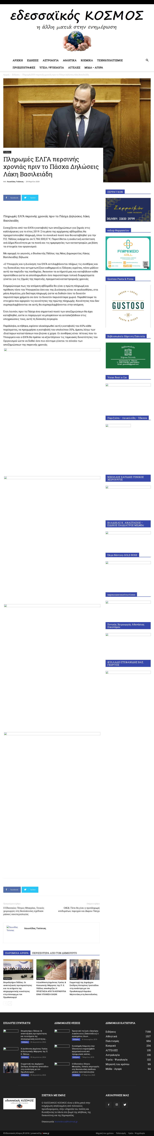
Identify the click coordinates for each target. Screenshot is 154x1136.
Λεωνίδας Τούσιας (15, 181)
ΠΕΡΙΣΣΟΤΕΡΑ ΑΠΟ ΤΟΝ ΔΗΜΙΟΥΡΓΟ (54, 953)
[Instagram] (143, 2)
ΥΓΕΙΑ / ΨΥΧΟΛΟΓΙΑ (51, 67)
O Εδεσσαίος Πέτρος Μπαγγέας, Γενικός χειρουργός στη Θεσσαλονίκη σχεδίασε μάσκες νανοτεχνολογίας (23, 911)
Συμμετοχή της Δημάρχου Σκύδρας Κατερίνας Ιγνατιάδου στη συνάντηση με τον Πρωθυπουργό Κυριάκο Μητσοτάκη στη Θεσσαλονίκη (84, 988)
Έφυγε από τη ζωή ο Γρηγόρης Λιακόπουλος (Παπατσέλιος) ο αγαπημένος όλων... (85, 1033)
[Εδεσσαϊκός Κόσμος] (77, 30)
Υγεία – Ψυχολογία (136, 1133)
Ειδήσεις (16, 74)
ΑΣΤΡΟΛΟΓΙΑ (51, 60)
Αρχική (6, 74)
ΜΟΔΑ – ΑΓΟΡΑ (94, 67)
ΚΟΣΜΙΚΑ (87, 60)
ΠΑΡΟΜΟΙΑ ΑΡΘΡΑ (17, 953)
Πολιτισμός (121, 1133)
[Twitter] (148, 2)
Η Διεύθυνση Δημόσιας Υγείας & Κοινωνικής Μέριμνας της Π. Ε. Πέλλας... (34, 1051)
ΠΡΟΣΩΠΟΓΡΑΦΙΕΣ (24, 67)
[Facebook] (138, 2)
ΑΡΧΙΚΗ (18, 60)
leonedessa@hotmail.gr (66, 1121)
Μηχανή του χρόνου (105, 1133)
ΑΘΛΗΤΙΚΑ (70, 60)
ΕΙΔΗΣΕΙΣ (32, 60)
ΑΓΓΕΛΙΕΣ (74, 67)
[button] (147, 60)
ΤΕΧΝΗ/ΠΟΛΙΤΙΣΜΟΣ (110, 60)
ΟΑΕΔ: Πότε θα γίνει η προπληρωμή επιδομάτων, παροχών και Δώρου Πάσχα (79, 909)
